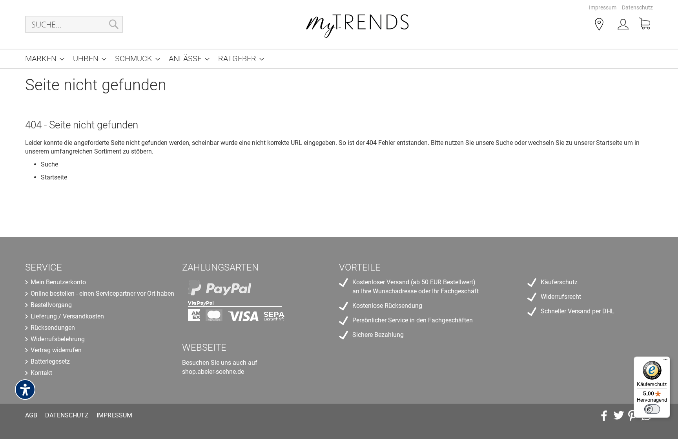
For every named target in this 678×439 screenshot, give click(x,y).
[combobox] (74, 24)
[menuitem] (42, 58)
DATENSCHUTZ (67, 415)
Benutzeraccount (624, 26)
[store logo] (358, 24)
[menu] (339, 58)
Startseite (609, 142)
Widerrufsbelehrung (58, 339)
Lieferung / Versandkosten (67, 316)
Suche (504, 142)
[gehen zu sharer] (604, 415)
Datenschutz (637, 7)
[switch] (652, 409)
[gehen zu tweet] (618, 415)
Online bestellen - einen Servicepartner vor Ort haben (102, 293)
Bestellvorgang (51, 305)
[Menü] (665, 361)
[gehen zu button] (632, 415)
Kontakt (41, 373)
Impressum (602, 7)
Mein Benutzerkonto (58, 282)
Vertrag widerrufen (56, 350)
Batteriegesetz (50, 361)
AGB (31, 415)
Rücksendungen (53, 327)
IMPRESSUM (114, 415)
